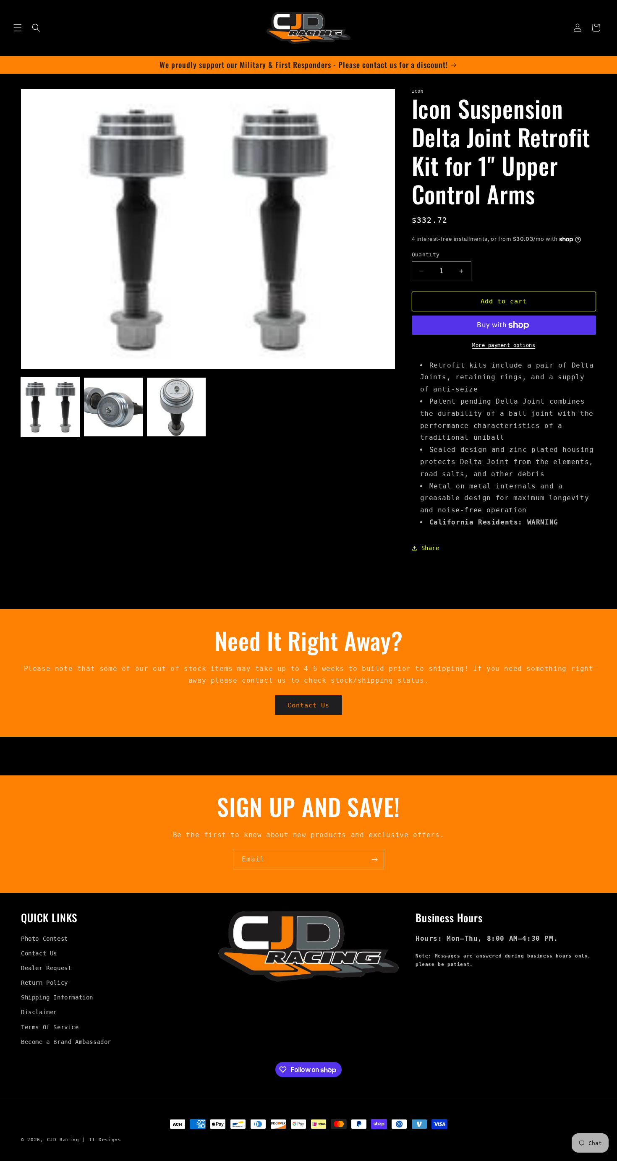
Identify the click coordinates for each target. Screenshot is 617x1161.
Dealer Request (46, 968)
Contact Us (308, 705)
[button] (17, 27)
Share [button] (430, 548)
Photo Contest (44, 938)
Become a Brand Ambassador (66, 1041)
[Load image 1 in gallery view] (50, 407)
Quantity (426, 254)
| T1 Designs (101, 1140)
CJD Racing (63, 1140)
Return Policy (44, 982)
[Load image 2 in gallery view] (113, 407)
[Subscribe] (374, 859)
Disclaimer (39, 1012)
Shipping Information (57, 997)
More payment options (503, 345)
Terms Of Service (50, 1027)
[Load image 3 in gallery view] (176, 407)
